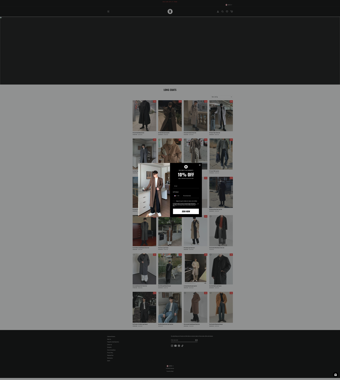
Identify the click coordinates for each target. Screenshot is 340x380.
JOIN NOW (186, 211)
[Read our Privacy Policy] (198, 204)
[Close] (200, 165)
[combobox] (177, 196)
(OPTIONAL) (176, 192)
